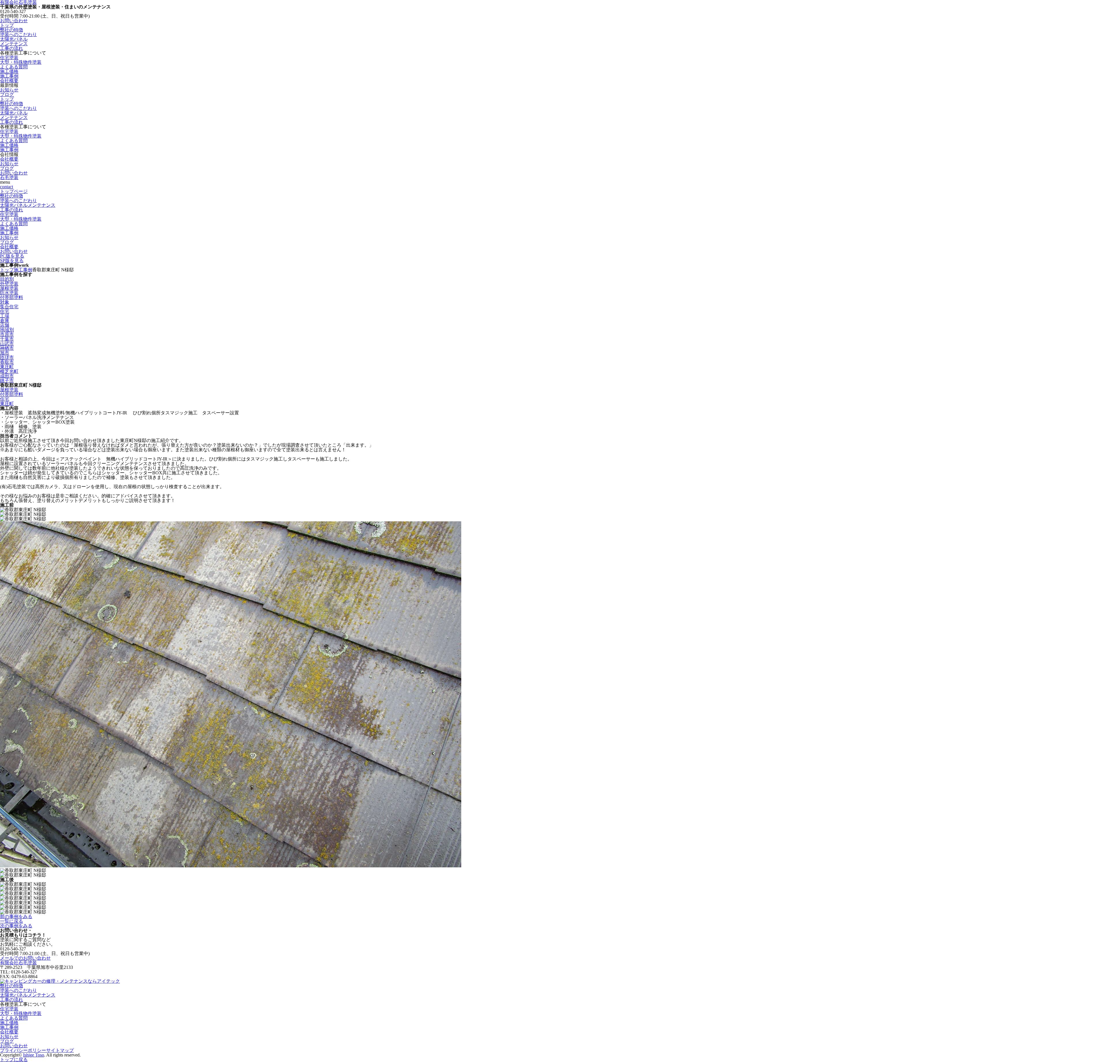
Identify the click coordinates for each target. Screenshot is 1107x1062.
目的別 (7, 279)
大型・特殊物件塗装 (21, 62)
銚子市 (7, 380)
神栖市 (7, 348)
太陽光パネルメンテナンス (14, 41)
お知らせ (9, 89)
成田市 (7, 375)
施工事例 (9, 76)
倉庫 (4, 320)
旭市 (4, 352)
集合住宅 (9, 306)
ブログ (7, 94)
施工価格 (9, 71)
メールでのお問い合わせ (25, 958)
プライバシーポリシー (23, 1050)
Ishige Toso (33, 1054)
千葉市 (7, 339)
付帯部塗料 (11, 297)
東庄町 (7, 366)
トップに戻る (14, 1059)
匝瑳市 (7, 357)
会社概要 (9, 80)
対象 (4, 302)
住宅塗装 (9, 57)
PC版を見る (12, 255)
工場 (4, 315)
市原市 (7, 334)
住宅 (4, 311)
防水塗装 (9, 292)
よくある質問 (14, 66)
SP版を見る (12, 260)
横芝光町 (9, 371)
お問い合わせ (14, 20)
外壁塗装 (9, 283)
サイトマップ (60, 1050)
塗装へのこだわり (18, 34)
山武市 (7, 343)
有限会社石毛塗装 (18, 962)
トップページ (14, 191)
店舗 (4, 325)
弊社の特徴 (11, 29)
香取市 (7, 362)
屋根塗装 (9, 288)
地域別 (7, 329)
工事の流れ (11, 48)
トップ (7, 25)
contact (6, 186)
